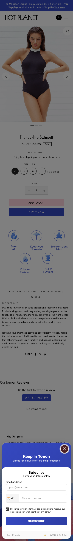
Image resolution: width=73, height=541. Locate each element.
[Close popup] (64, 449)
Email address (14, 481)
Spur (64, 535)
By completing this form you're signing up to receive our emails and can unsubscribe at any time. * (37, 510)
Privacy (16, 535)
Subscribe (36, 521)
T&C (8, 535)
